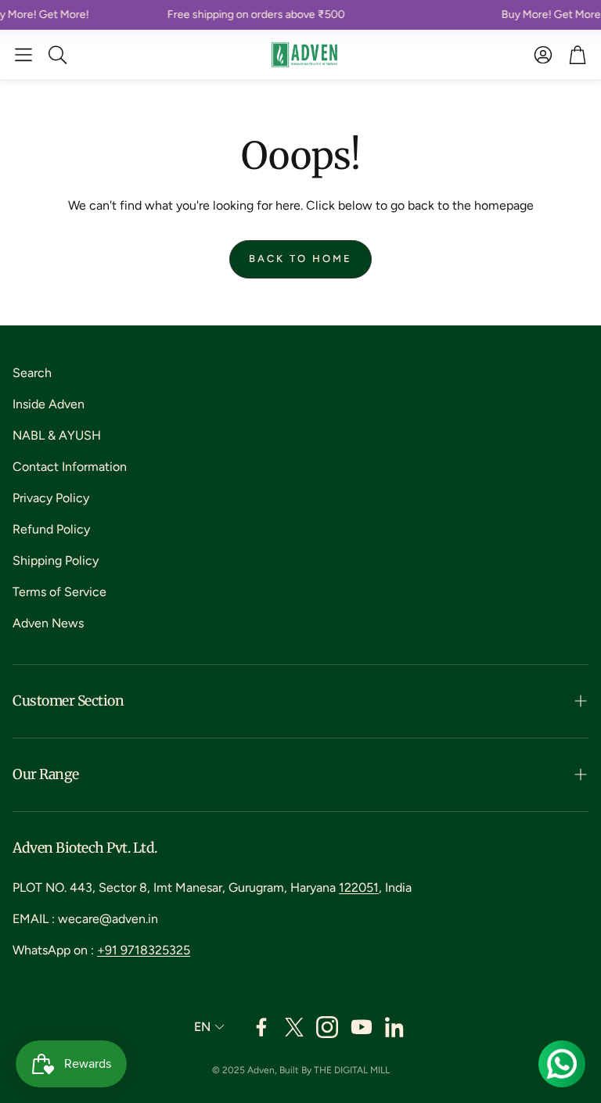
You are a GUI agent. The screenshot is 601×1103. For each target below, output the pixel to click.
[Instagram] (327, 1027)
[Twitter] (294, 1027)
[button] (23, 55)
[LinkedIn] (396, 1027)
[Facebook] (261, 1027)
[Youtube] (361, 1027)
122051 (359, 887)
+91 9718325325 (143, 950)
